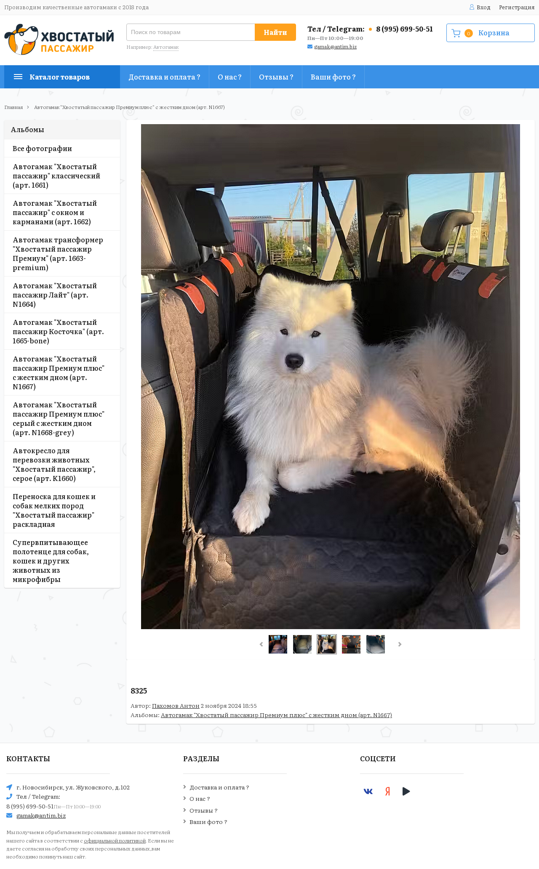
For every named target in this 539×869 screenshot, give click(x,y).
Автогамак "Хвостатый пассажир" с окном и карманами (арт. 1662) (55, 212)
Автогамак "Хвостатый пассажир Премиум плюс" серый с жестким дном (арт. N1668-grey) (58, 418)
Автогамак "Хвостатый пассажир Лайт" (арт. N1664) (55, 294)
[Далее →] (330, 626)
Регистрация (517, 7)
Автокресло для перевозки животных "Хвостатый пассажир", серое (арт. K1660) (54, 464)
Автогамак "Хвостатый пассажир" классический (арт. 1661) (56, 175)
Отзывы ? (276, 77)
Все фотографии (42, 148)
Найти (275, 32)
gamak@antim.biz (336, 46)
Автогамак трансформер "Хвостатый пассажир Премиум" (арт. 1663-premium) (58, 253)
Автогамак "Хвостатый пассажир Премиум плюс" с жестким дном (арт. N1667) (129, 107)
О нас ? (230, 77)
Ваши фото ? (333, 77)
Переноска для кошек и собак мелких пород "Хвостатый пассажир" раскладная (54, 510)
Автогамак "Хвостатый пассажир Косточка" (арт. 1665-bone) (58, 331)
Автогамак (166, 46)
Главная (13, 107)
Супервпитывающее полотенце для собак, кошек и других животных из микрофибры (51, 560)
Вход (484, 7)
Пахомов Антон (176, 705)
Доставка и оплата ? (164, 77)
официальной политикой (115, 840)
